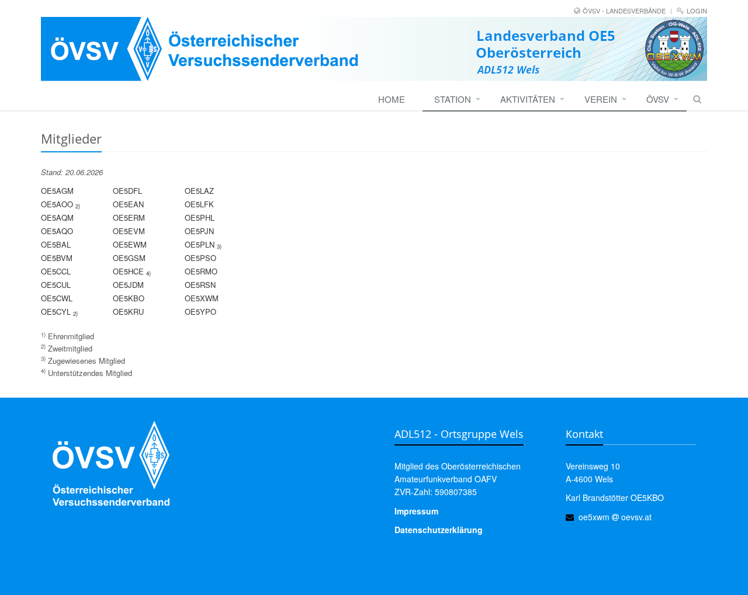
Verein (600, 99)
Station (452, 99)
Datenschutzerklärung (438, 529)
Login (697, 10)
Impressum (416, 511)
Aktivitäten (527, 99)
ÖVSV (657, 99)
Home (391, 99)
